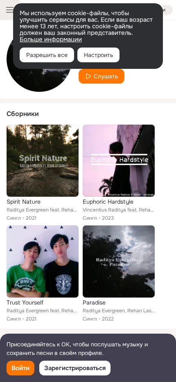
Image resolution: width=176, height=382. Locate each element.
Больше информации (51, 39)
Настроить (98, 55)
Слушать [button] (106, 76)
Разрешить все (47, 55)
